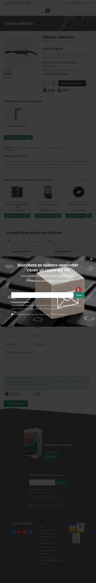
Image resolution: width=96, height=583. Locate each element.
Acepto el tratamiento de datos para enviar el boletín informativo (40, 314)
